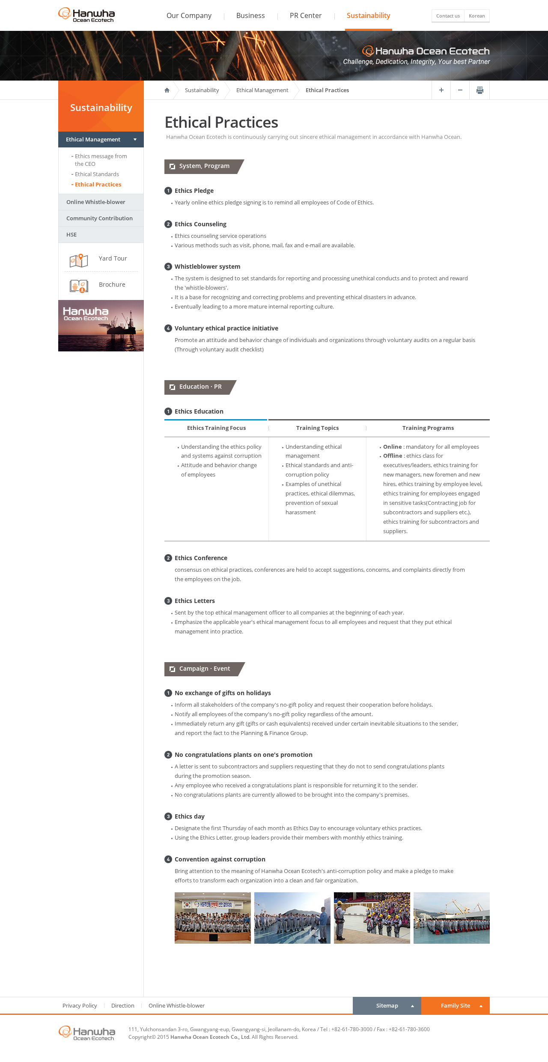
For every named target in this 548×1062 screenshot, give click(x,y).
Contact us (448, 15)
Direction (122, 1005)
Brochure (112, 284)
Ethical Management (93, 139)
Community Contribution (99, 218)
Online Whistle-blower (95, 202)
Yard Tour (113, 258)
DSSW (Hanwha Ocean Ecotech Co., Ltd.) (86, 12)
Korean (477, 15)
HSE (71, 234)
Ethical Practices (98, 184)
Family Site (455, 1005)
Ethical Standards (97, 174)
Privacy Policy (80, 1005)
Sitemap (387, 1005)
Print (479, 90)
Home (173, 90)
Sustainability (202, 90)
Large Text (441, 90)
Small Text (459, 90)
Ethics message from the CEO (101, 160)
